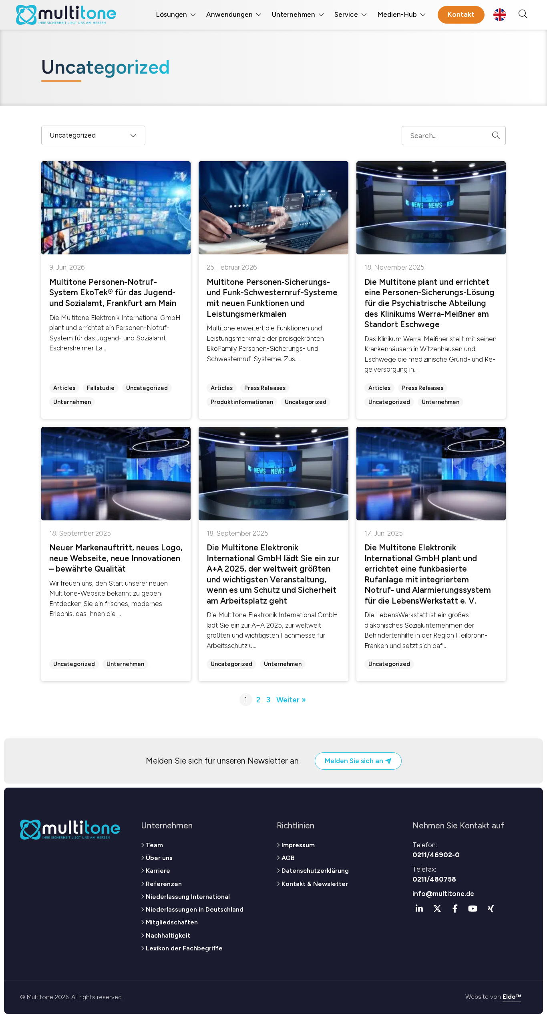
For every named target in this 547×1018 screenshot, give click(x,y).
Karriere (158, 870)
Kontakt (461, 14)
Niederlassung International (188, 896)
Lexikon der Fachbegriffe (184, 948)
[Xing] (491, 909)
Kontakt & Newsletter (315, 884)
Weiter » (291, 699)
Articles (64, 388)
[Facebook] (455, 909)
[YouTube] (473, 909)
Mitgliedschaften (172, 922)
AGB (288, 858)
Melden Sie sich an (355, 761)
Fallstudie (101, 388)
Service (346, 14)
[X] (437, 909)
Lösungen (171, 14)
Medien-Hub (397, 14)
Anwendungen (229, 14)
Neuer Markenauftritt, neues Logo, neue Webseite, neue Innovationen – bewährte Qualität (116, 558)
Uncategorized (147, 388)
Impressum (298, 845)
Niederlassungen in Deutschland (194, 909)
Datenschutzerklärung (315, 870)
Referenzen (164, 884)
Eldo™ (512, 996)
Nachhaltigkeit (168, 935)
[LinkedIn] (419, 909)
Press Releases (265, 388)
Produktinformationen (242, 402)
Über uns (159, 858)
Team (154, 845)
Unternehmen (293, 14)
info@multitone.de (443, 894)
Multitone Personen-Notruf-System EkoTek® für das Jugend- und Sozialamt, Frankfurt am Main (112, 292)
